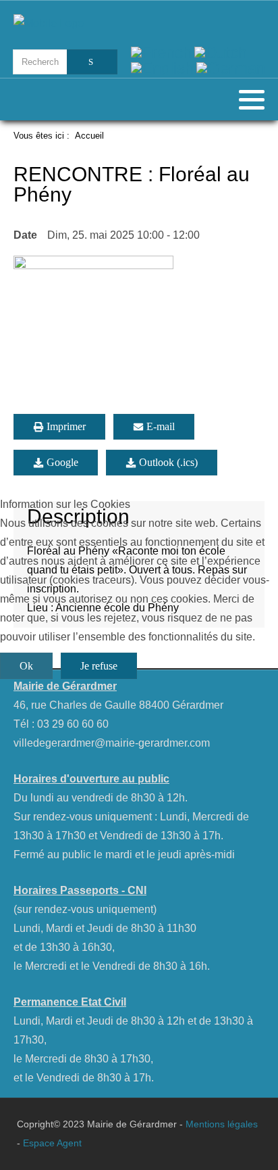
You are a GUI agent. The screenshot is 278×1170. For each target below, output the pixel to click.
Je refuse (98, 666)
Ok (26, 666)
